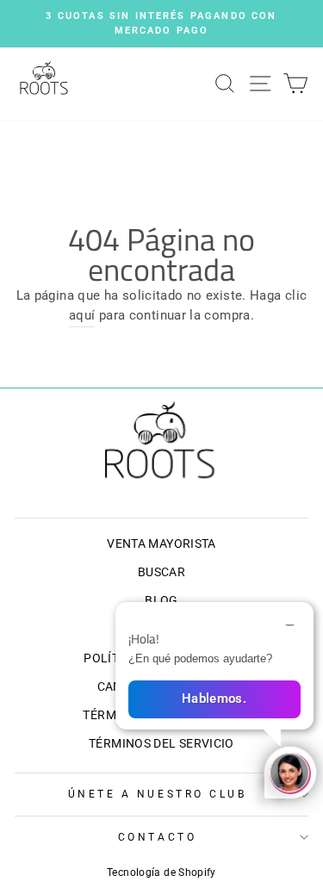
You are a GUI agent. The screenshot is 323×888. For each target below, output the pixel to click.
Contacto (157, 837)
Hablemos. (214, 699)
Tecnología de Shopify (161, 872)
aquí (82, 315)
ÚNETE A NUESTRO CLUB (157, 794)
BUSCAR (161, 572)
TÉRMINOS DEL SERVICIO (161, 743)
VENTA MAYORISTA (161, 543)
